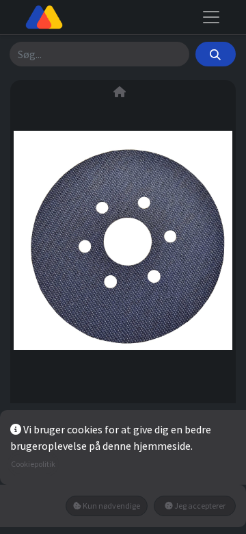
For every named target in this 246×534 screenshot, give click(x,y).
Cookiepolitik (33, 464)
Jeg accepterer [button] (199, 505)
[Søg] (215, 54)
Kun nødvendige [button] (110, 505)
